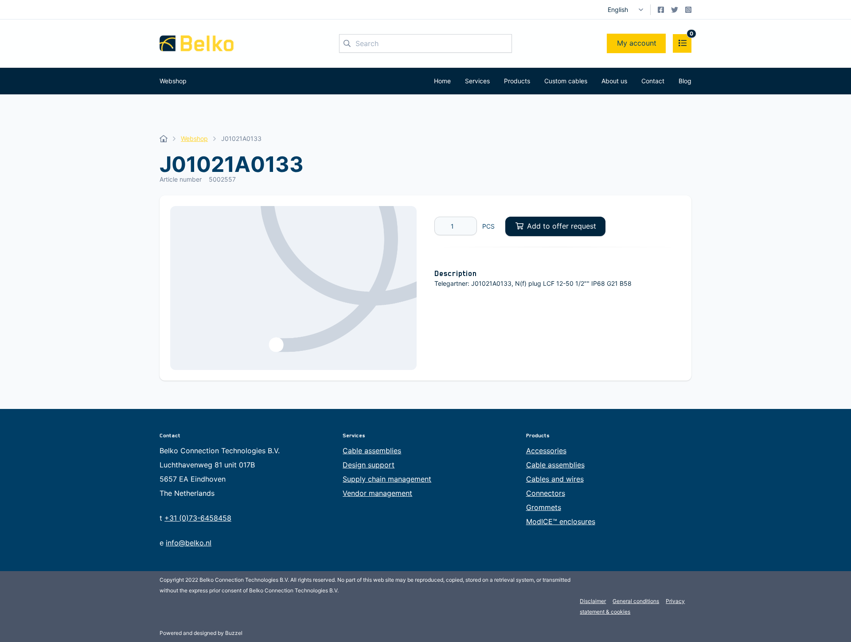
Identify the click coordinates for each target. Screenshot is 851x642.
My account (636, 43)
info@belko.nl (188, 542)
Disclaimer (593, 601)
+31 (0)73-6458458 (197, 518)
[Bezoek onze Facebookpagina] (661, 9)
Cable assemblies (372, 450)
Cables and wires (555, 479)
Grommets (543, 507)
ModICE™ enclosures (560, 521)
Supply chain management (387, 479)
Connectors (545, 493)
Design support (368, 464)
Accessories (546, 450)
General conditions (636, 601)
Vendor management (377, 493)
